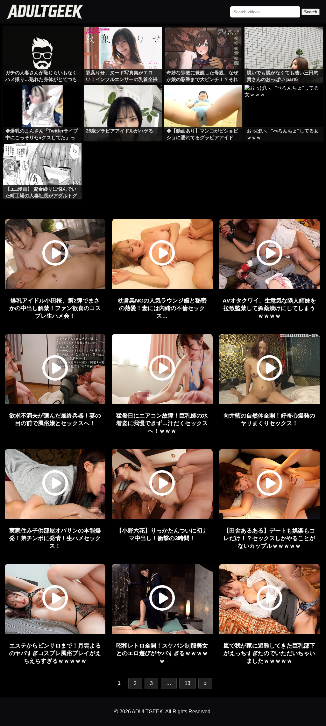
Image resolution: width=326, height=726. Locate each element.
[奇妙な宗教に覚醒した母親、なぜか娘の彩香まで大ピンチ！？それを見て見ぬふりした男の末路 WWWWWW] (203, 39)
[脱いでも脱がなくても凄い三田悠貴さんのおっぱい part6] (283, 39)
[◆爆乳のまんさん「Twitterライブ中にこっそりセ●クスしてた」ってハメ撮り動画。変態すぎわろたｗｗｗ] (42, 97)
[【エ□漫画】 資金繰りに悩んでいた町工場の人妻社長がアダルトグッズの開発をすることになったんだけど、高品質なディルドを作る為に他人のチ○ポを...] (42, 155)
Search (310, 12)
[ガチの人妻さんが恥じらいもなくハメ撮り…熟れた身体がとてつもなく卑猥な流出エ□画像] (42, 39)
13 (187, 683)
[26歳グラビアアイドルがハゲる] (123, 97)
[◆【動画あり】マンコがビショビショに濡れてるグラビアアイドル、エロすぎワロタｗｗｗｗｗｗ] (203, 97)
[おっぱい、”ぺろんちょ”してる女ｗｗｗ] (283, 97)
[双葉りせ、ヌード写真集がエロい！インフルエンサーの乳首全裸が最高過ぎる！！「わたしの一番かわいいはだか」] (123, 39)
